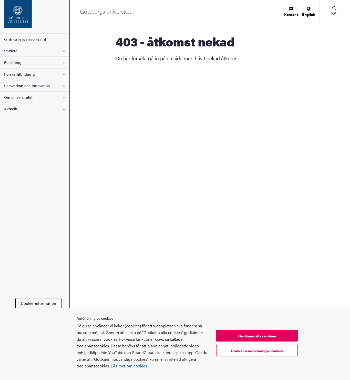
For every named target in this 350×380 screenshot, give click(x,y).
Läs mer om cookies (129, 366)
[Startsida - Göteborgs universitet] (34, 16)
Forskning (13, 62)
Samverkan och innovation (27, 85)
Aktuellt (10, 108)
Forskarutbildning (19, 74)
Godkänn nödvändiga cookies (257, 350)
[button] (334, 11)
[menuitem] (291, 12)
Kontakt (291, 14)
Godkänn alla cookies (257, 336)
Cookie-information (38, 303)
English (308, 14)
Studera (10, 50)
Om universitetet (18, 97)
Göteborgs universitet (25, 39)
